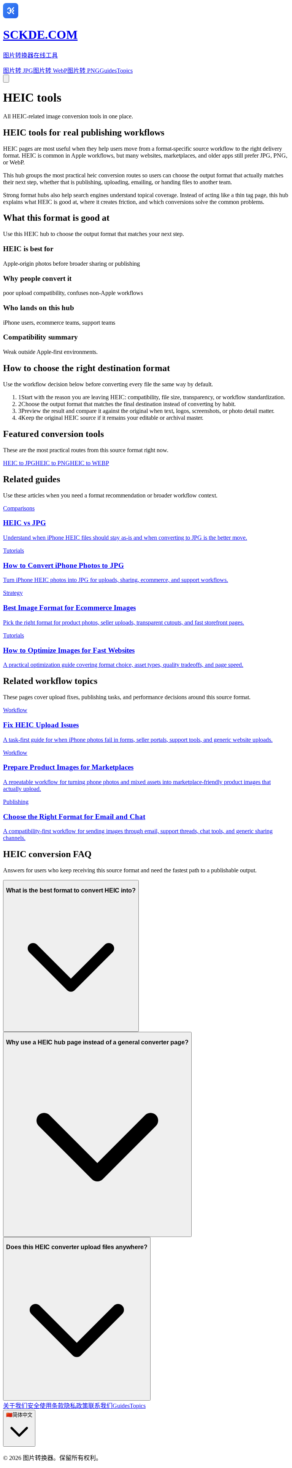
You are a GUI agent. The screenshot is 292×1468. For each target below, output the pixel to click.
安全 (33, 1406)
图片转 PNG (83, 70)
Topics (125, 70)
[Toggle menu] (6, 79)
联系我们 (100, 1406)
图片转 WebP (50, 70)
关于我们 (15, 1406)
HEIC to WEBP (89, 463)
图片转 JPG (18, 70)
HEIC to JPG (19, 463)
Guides (108, 70)
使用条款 (52, 1406)
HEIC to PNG (52, 463)
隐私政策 (76, 1406)
